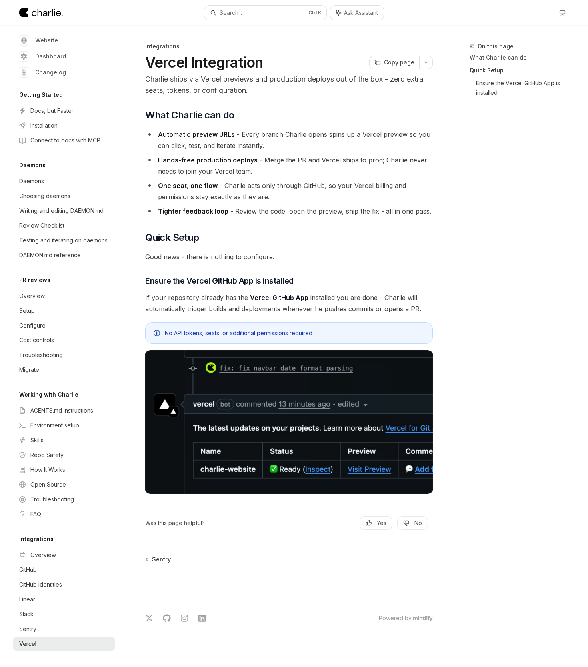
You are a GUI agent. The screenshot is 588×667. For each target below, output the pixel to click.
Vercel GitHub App (279, 298)
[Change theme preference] (562, 12)
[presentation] (70, 346)
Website (46, 40)
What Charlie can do (498, 57)
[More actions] (426, 62)
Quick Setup (487, 70)
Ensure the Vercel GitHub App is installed (519, 88)
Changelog (50, 72)
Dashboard (50, 56)
